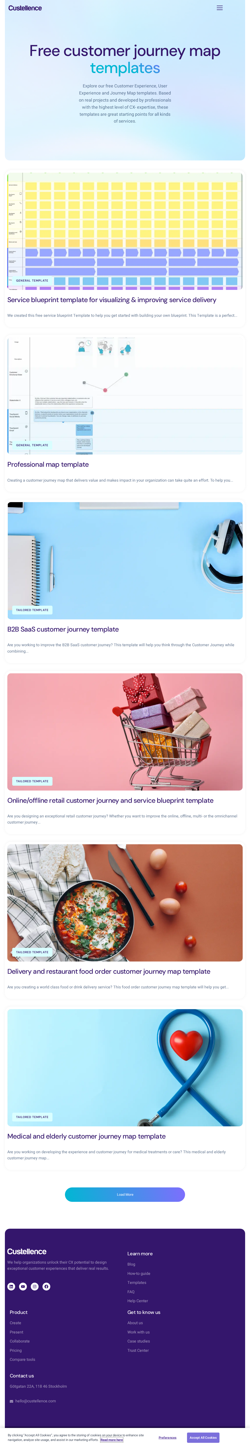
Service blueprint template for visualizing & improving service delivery (111, 299)
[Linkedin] (11, 1286)
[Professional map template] (125, 395)
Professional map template (48, 464)
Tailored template (32, 610)
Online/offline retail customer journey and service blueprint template (110, 800)
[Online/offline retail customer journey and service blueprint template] (125, 732)
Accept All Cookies (203, 1437)
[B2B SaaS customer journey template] (125, 560)
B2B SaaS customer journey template (63, 629)
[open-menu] (220, 8)
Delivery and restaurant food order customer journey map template (108, 971)
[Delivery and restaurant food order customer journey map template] (125, 903)
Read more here (112, 1439)
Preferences (168, 1437)
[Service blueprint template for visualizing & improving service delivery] (125, 231)
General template (32, 281)
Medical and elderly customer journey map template (86, 1136)
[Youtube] (23, 1286)
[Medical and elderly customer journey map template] (125, 1067)
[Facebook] (46, 1286)
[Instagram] (35, 1286)
